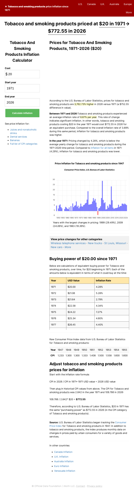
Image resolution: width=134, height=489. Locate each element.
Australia (114, 4)
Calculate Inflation (22, 113)
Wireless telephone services (68, 243)
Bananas (15, 140)
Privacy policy (94, 486)
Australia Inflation (64, 461)
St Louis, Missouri (115, 243)
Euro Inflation (61, 466)
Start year (10, 82)
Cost (7, 68)
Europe (128, 4)
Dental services (18, 136)
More (129, 12)
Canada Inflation (63, 452)
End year (10, 96)
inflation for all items (102, 147)
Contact (80, 486)
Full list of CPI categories (23, 143)
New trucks (95, 243)
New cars (56, 247)
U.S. (80, 4)
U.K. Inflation (61, 456)
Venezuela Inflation (64, 470)
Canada (91, 4)
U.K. (102, 4)
